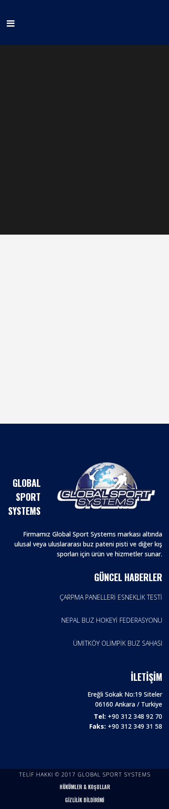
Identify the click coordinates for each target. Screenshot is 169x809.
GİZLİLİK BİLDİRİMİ (84, 800)
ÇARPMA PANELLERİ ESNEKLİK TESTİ (110, 597)
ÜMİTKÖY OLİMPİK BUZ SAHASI (117, 643)
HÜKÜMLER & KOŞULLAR (84, 787)
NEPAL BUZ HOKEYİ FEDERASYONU (111, 620)
